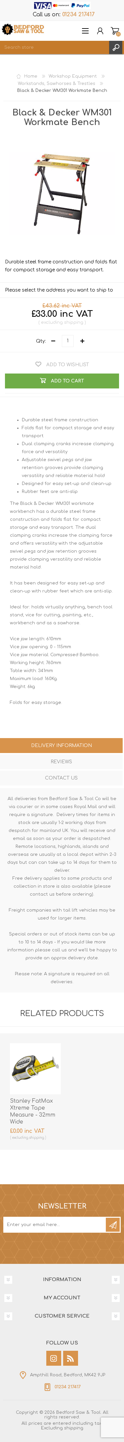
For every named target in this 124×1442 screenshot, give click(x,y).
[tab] (61, 746)
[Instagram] (53, 1358)
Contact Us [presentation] (61, 778)
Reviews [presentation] (61, 761)
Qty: (41, 340)
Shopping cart (114, 31)
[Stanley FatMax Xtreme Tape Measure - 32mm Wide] (35, 1068)
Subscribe (113, 1225)
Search (115, 47)
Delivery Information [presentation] (61, 745)
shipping (73, 322)
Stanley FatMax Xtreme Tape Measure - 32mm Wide (32, 1111)
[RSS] (70, 1358)
